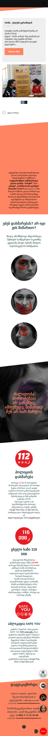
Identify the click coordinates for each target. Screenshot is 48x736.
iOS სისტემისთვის (32, 518)
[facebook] (24, 728)
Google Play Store (17, 510)
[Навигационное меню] (44, 4)
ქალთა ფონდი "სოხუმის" (21, 183)
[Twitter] (25, 102)
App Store (31, 510)
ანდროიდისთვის (15, 518)
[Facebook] (22, 102)
